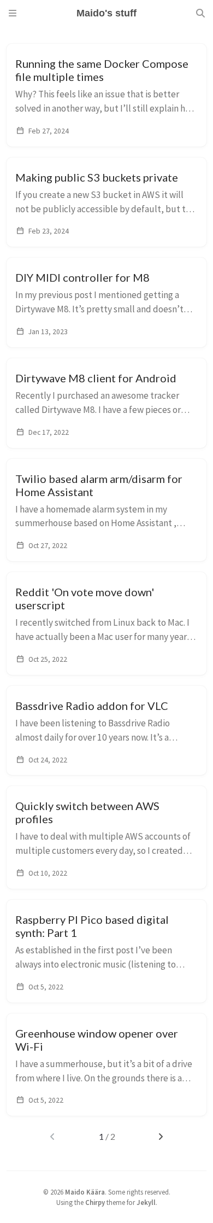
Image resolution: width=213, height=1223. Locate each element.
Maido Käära (85, 1191)
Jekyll (146, 1202)
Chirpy (95, 1202)
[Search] (200, 13)
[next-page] (160, 1136)
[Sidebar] (12, 13)
